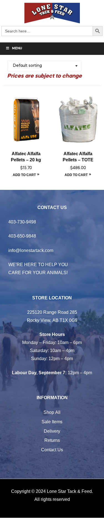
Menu (17, 48)
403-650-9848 (22, 236)
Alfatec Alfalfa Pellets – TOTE (78, 156)
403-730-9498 (22, 222)
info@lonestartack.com (30, 250)
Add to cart (24, 174)
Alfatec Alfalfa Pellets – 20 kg (26, 156)
